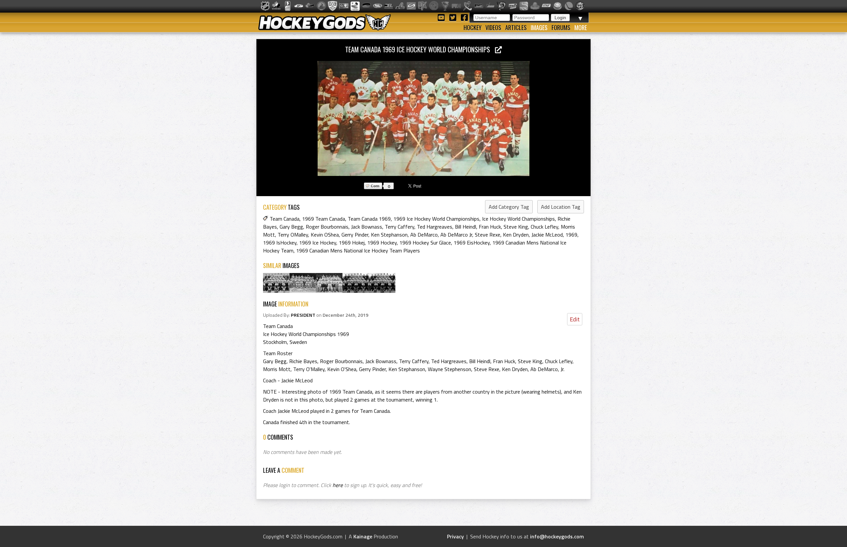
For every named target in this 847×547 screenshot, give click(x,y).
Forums (561, 27)
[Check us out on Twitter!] (454, 17)
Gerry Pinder (354, 235)
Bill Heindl (465, 227)
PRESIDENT (303, 315)
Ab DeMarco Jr (456, 235)
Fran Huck (490, 227)
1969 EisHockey (472, 242)
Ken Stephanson (389, 235)
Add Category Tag (509, 207)
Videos (493, 27)
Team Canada (284, 219)
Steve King (516, 227)
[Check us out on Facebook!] (464, 17)
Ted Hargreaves (434, 227)
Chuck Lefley (544, 227)
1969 (571, 235)
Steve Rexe (487, 235)
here (338, 485)
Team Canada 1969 (369, 219)
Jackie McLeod (547, 235)
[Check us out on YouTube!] (442, 17)
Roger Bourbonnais (327, 227)
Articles (516, 27)
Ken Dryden (516, 235)
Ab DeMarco (424, 235)
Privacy (455, 536)
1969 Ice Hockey (317, 242)
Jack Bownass (366, 227)
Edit (575, 319)
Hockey (472, 27)
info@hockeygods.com (557, 536)
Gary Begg (291, 227)
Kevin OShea (325, 235)
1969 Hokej (352, 242)
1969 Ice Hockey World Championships (436, 219)
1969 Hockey (382, 242)
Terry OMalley (293, 235)
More (580, 27)
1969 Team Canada (323, 219)
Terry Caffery (399, 227)
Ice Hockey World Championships (518, 219)
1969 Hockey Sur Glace (425, 242)
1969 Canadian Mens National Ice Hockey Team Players (358, 250)
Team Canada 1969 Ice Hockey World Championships (420, 49)
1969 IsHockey (279, 242)
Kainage (362, 536)
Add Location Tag (560, 207)
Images (539, 27)
